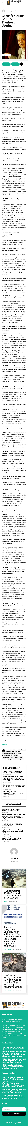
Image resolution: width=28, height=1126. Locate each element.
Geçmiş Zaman (6, 55)
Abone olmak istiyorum (14, 1113)
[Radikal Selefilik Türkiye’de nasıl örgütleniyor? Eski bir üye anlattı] (14, 878)
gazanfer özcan (16, 751)
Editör (6, 11)
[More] (21, 64)
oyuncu (16, 757)
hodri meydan (14, 755)
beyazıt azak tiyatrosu (20, 749)
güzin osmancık (6, 755)
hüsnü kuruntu (5, 757)
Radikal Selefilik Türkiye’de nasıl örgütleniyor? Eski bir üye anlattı (12, 771)
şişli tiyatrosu (10, 759)
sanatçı (4, 759)
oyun (12, 757)
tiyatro (21, 759)
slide (17, 759)
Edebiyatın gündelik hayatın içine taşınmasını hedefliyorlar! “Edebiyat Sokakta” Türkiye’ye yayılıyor (12, 838)
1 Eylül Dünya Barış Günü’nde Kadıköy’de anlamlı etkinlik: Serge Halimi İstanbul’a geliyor (13, 793)
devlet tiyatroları (6, 751)
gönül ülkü (18, 753)
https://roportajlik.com (14, 861)
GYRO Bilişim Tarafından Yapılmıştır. (16, 1123)
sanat (21, 757)
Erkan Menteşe (7, 949)
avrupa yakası (9, 749)
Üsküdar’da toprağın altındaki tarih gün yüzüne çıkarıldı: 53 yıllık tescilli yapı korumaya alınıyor (14, 786)
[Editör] (3, 11)
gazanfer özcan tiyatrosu (8, 753)
